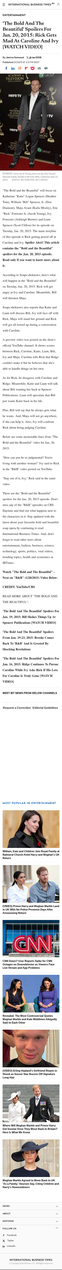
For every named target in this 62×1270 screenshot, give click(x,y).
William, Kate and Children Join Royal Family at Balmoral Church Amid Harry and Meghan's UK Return (31, 854)
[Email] (39, 68)
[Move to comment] (46, 68)
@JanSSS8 (35, 57)
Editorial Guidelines (45, 707)
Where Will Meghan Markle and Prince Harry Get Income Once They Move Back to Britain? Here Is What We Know (30, 1129)
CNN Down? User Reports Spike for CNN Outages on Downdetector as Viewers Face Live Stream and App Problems (28, 964)
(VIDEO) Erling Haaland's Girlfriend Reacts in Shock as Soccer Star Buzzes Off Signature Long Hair (30, 1074)
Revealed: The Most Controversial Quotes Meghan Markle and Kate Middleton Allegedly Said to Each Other (30, 1019)
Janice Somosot (15, 57)
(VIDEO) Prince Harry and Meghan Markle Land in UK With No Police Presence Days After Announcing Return (31, 909)
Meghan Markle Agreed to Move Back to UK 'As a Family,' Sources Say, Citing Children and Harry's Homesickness (31, 1184)
